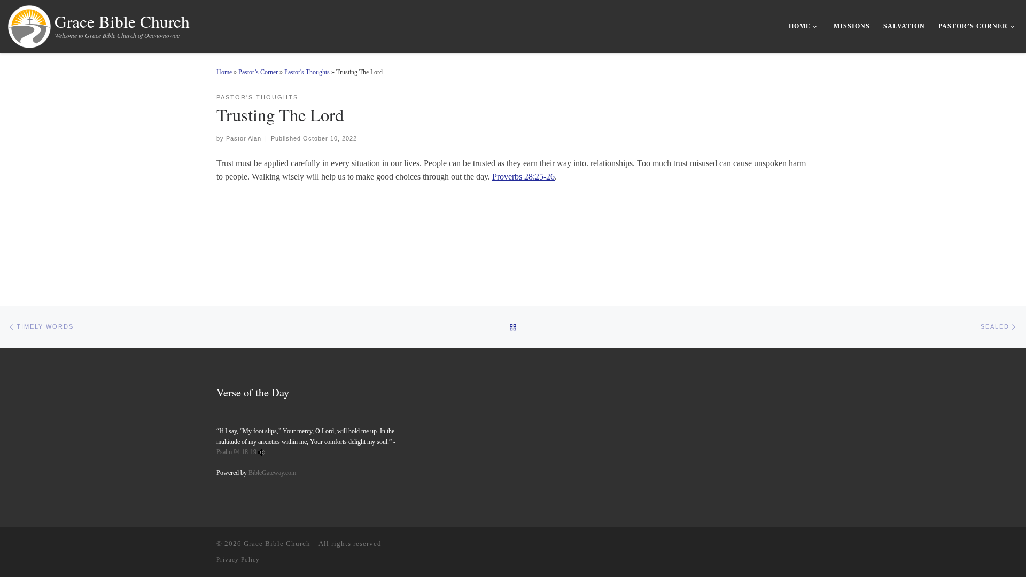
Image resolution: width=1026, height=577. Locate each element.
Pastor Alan (243, 138)
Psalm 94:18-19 (236, 452)
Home (224, 72)
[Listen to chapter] (261, 452)
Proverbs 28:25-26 (523, 176)
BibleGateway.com (272, 473)
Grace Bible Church (277, 544)
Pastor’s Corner (258, 72)
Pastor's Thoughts (307, 72)
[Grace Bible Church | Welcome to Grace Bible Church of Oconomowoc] (29, 24)
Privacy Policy (238, 559)
